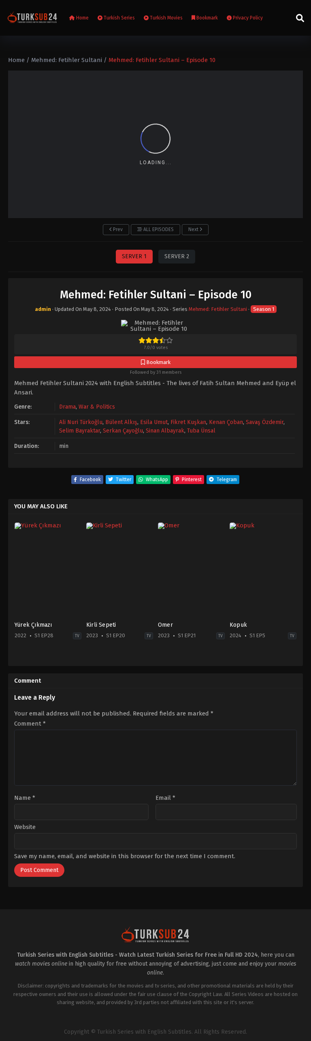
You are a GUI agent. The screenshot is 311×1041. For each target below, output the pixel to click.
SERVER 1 (134, 256)
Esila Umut (154, 422)
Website (25, 827)
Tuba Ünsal (201, 430)
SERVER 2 (176, 256)
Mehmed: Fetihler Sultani (218, 309)
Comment (30, 724)
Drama (67, 406)
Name (24, 798)
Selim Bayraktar (79, 430)
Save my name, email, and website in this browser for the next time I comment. (124, 856)
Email (165, 798)
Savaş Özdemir (264, 422)
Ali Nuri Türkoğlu (80, 422)
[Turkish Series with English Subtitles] (32, 18)
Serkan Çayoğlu (123, 430)
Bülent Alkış (121, 422)
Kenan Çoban (226, 422)
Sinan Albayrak (165, 430)
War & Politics (97, 406)
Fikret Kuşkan (188, 422)
